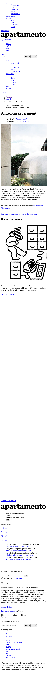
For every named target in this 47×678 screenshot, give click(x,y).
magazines (15, 9)
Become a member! (8, 501)
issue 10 (9, 99)
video (13, 27)
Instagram (4, 528)
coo (7, 634)
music (8, 651)
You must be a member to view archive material (19, 214)
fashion (8, 655)
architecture (10, 657)
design (8, 647)
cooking (9, 636)
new (12, 7)
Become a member (8, 294)
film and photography (14, 642)
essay (13, 22)
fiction (13, 20)
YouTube (4, 540)
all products (15, 5)
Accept (7, 674)
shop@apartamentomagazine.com (18, 546)
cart (7, 48)
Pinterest (4, 532)
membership (10, 16)
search (8, 50)
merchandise (15, 14)
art (7, 653)
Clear (34, 56)
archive (8, 44)
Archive (9, 97)
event (8, 638)
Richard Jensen (24, 121)
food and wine (11, 645)
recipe (8, 640)
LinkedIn (4, 536)
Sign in (8, 46)
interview (14, 24)
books (13, 12)
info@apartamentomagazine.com (18, 551)
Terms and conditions (9, 611)
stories (8, 18)
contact (8, 89)
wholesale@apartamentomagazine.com (20, 555)
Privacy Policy (18, 578)
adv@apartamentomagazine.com (18, 559)
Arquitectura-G (21, 119)
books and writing (13, 649)
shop (7, 3)
